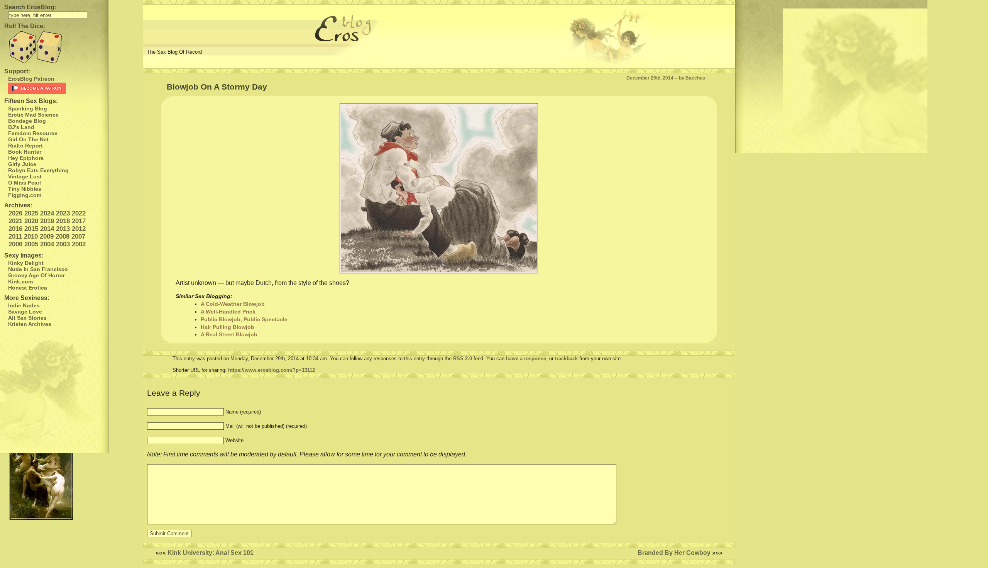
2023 (63, 213)
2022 (79, 213)
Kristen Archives (29, 324)
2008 (62, 236)
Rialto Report (25, 145)
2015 (31, 228)
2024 (47, 213)
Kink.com (20, 281)
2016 (15, 228)
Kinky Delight (26, 263)
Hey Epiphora (26, 158)
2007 (78, 236)
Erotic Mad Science (33, 115)
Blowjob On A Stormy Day (217, 86)
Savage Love (25, 312)
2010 (31, 236)
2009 (47, 236)
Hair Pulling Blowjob (227, 327)
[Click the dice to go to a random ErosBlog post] (54, 47)
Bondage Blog (27, 121)
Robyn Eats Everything (38, 170)
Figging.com (24, 195)
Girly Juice (22, 164)
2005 (31, 244)
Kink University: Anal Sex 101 (210, 552)
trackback (566, 358)
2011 (15, 236)
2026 (15, 213)
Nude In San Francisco (38, 269)
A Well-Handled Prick (228, 312)
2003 (63, 244)
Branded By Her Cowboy (674, 552)
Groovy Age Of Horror (36, 275)
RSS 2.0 (462, 358)
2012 (79, 228)
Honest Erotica (27, 288)
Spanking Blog (27, 108)
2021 (15, 221)
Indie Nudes (24, 305)
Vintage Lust (25, 176)
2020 (31, 221)
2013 (63, 228)
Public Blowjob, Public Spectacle (244, 319)
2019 (47, 221)
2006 (15, 244)
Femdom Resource (33, 133)
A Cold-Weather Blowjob (233, 304)
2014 (47, 228)
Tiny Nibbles (24, 189)
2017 (79, 221)
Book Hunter (24, 152)
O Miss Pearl (24, 183)
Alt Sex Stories (27, 318)
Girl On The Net (28, 139)
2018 (63, 221)
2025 (31, 213)
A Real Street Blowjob (229, 334)
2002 (79, 244)
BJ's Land (21, 127)
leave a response (526, 358)
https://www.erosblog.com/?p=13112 (271, 370)
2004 (47, 244)
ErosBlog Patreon (31, 79)
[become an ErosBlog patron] (56, 88)
